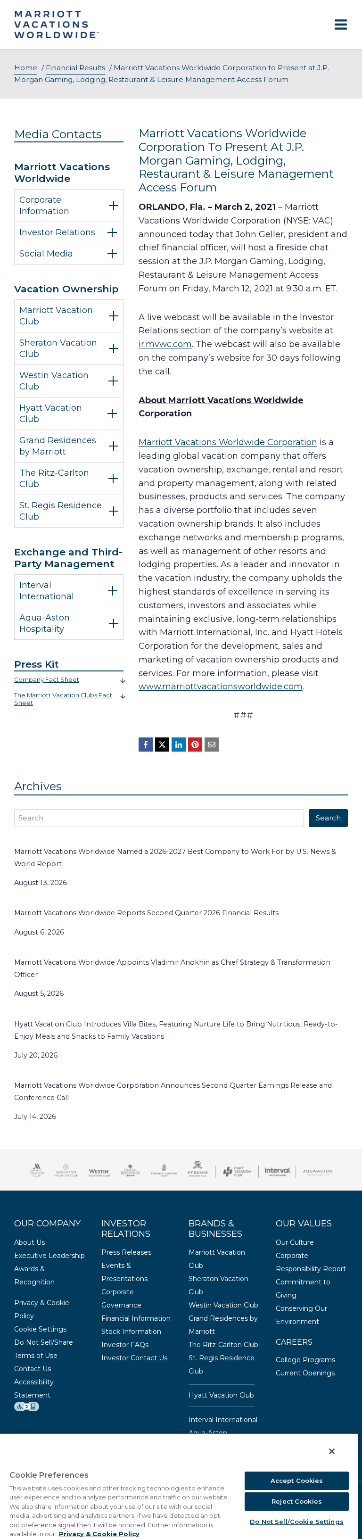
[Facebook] (146, 744)
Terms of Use (36, 1355)
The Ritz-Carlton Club (223, 1344)
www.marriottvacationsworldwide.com (221, 686)
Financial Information (136, 1318)
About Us (29, 1242)
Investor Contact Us (134, 1358)
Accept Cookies (297, 1480)
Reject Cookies (297, 1501)
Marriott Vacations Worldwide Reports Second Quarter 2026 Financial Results (146, 913)
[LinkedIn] (179, 744)
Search (328, 817)
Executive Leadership (49, 1255)
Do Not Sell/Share (43, 1342)
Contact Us (32, 1369)
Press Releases (126, 1252)
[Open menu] (340, 24)
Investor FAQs (124, 1344)
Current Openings (305, 1373)
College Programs (305, 1360)
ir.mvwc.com (165, 344)
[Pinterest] (195, 744)
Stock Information (131, 1331)
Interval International (223, 1419)
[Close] (331, 1451)
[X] (162, 744)
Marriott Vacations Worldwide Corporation (228, 442)
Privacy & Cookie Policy (99, 1534)
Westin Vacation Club (223, 1305)
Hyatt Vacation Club (221, 1395)
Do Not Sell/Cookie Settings (297, 1521)
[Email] (212, 744)
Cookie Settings (40, 1329)
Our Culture (295, 1242)
